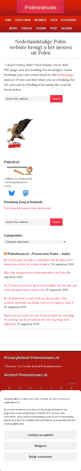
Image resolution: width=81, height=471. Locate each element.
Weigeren (40, 445)
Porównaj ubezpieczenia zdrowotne (27, 208)
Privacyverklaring (48, 465)
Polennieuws (40, 7)
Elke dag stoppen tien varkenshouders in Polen (35, 272)
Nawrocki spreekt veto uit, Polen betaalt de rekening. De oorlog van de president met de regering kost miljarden (39, 320)
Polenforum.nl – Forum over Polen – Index (38, 254)
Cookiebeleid (29, 465)
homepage (66, 75)
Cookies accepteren (40, 435)
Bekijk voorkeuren (40, 456)
